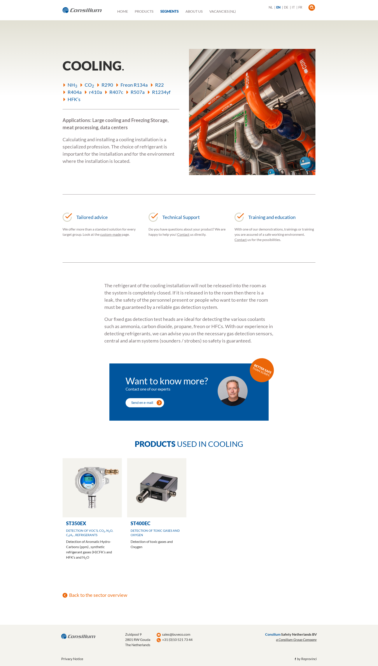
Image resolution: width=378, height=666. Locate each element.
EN (278, 7)
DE (286, 7)
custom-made (110, 234)
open (311, 7)
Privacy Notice (72, 659)
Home (122, 11)
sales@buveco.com (176, 634)
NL (271, 7)
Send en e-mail (142, 402)
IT (293, 7)
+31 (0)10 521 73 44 (177, 639)
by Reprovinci (307, 659)
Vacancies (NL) (222, 11)
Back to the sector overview (98, 595)
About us (194, 11)
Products (144, 11)
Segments (169, 11)
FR (300, 7)
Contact (183, 234)
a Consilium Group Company (296, 639)
